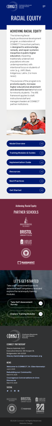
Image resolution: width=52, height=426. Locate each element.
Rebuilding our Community (19, 372)
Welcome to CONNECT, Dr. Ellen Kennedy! (26, 366)
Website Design (26, 423)
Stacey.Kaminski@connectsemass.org (24, 356)
